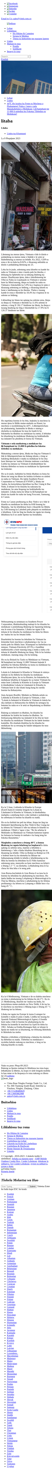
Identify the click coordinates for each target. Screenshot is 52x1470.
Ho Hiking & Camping (23, 33)
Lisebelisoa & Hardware (18, 1146)
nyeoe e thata (7, 1166)
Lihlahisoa (11, 31)
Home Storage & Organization (21, 1148)
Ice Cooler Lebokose (19, 1164)
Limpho (10, 1151)
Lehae (10, 28)
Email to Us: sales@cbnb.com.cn (16, 18)
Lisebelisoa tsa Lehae (16, 1141)
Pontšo (16, 46)
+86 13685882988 (15, 1093)
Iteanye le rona (13, 51)
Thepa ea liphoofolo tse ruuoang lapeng (31, 38)
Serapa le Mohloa (21, 36)
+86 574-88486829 (16, 1091)
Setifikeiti (17, 49)
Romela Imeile (7, 1171)
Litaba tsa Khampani (16, 133)
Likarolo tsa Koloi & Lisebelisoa (22, 1143)
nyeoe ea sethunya (39, 1164)
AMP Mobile (41, 1158)
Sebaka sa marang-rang (22, 1158)
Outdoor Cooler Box (10, 1161)
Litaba (10, 41)
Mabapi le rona (14, 44)
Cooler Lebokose (29, 1161)
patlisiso (10, 1076)
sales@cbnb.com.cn (16, 1096)
